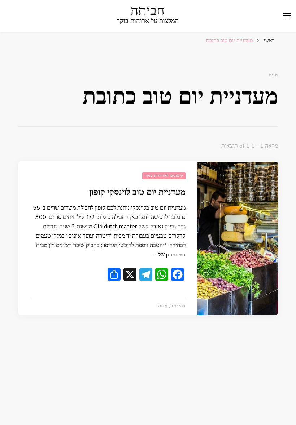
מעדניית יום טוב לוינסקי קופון (137, 192)
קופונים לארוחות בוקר (164, 175)
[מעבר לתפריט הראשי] (287, 15)
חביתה (148, 11)
